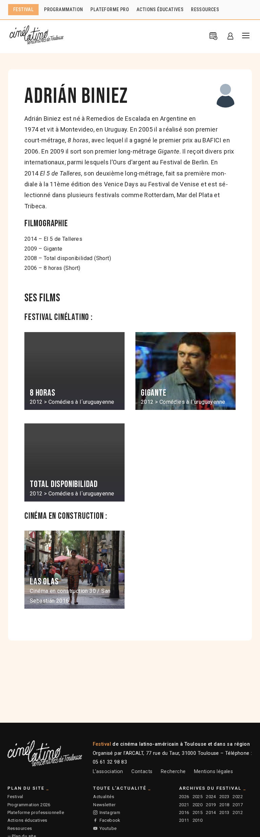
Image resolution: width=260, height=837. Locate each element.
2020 (198, 804)
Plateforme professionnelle (35, 812)
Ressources (19, 828)
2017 (238, 804)
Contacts (141, 771)
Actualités (103, 796)
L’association (108, 771)
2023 (224, 796)
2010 (198, 820)
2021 (184, 804)
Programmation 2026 (28, 804)
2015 (198, 812)
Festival (15, 796)
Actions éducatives (27, 820)
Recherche (173, 771)
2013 (224, 812)
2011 (184, 820)
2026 (184, 796)
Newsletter (104, 804)
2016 (184, 812)
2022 (238, 796)
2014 (211, 812)
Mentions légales (213, 771)
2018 (224, 804)
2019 (211, 804)
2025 (198, 796)
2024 (211, 796)
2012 (238, 812)
